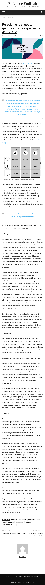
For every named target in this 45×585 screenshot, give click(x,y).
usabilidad (28, 522)
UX (15, 524)
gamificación (22, 519)
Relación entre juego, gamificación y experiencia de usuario (21, 28)
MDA (4, 522)
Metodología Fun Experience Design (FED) (33, 534)
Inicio (3, 17)
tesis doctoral (27, 63)
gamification (31, 519)
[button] (42, 12)
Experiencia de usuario (31, 576)
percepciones (19, 522)
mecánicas (11, 522)
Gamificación (11, 17)
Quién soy (14, 576)
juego (38, 519)
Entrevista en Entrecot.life (11, 533)
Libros (23, 579)
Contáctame (30, 579)
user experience (7, 524)
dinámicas (14, 519)
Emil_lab (4, 36)
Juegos (20, 576)
